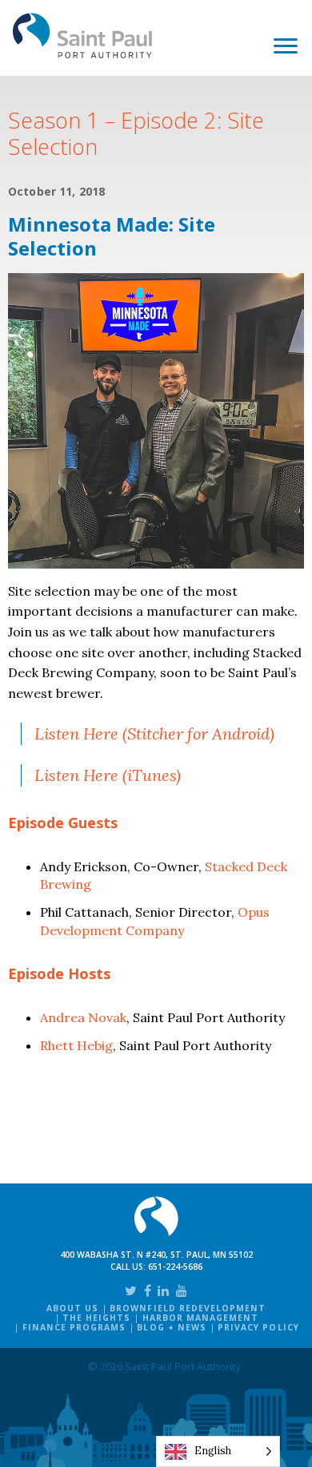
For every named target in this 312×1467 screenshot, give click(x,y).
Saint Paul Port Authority (83, 35)
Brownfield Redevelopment (188, 1308)
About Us (72, 1308)
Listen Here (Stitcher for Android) (154, 733)
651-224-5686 (175, 1266)
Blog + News (171, 1327)
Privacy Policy (258, 1327)
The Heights (96, 1317)
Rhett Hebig (76, 1045)
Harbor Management (200, 1317)
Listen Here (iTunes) (107, 775)
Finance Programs (74, 1327)
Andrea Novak (83, 1017)
